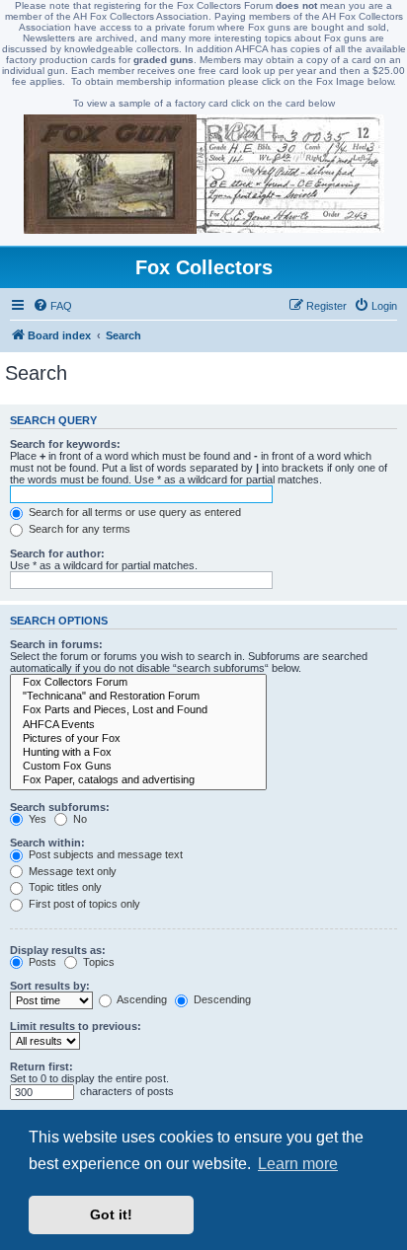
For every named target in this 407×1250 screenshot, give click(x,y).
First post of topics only (83, 904)
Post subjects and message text (104, 854)
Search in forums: (56, 644)
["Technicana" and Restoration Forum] (138, 696)
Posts (41, 962)
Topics (97, 962)
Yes (36, 819)
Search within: (47, 842)
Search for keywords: (65, 444)
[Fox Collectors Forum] (138, 683)
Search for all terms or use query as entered (133, 512)
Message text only (71, 871)
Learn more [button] (298, 1163)
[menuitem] (52, 306)
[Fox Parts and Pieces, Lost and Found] (138, 710)
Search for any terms (78, 529)
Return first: (41, 1066)
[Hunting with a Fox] (138, 753)
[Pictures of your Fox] (138, 739)
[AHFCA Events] (138, 725)
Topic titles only (64, 887)
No (78, 819)
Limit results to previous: (75, 1026)
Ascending (141, 999)
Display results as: (58, 950)
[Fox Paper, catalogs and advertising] (138, 780)
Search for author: (57, 553)
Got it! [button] (111, 1214)
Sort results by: (50, 986)
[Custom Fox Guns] (138, 766)
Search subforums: (60, 807)
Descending (221, 999)
